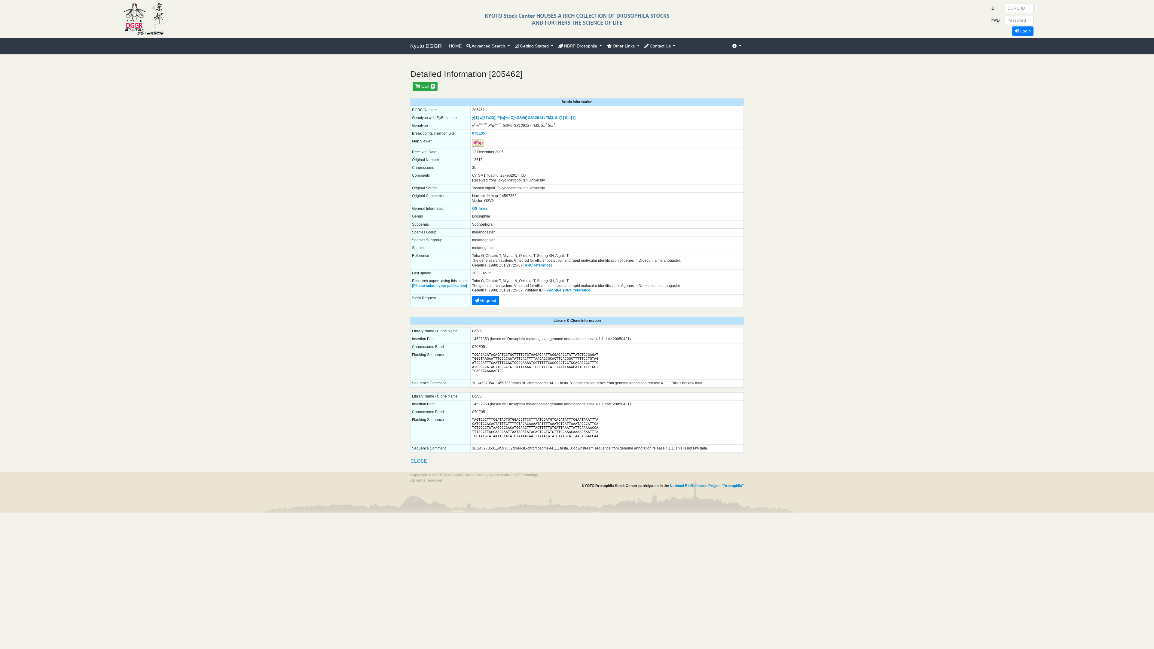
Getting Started (534, 46)
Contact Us (660, 46)
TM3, (550, 118)
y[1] (475, 118)
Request (487, 300)
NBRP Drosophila (580, 46)
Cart (427, 86)
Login (1025, 31)
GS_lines (479, 208)
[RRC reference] (538, 265)
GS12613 (535, 118)
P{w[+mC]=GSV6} (512, 118)
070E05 (478, 133)
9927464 (554, 290)
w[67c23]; (488, 118)
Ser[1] (570, 118)
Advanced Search (488, 46)
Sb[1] (559, 118)
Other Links (624, 46)
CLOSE (419, 461)
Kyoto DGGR (426, 46)
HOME (455, 46)
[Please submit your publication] (439, 286)
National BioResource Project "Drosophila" (707, 486)
